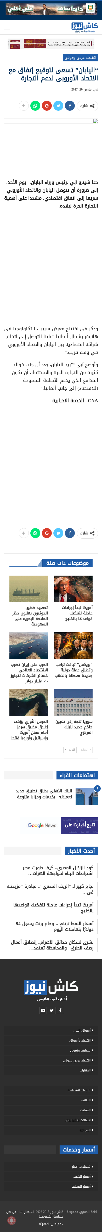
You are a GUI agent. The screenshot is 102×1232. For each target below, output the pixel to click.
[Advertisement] (51, 265)
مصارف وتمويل (80, 1050)
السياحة (85, 1130)
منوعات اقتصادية (79, 1090)
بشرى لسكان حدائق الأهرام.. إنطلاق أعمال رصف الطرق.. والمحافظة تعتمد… (52, 945)
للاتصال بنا (26, 1212)
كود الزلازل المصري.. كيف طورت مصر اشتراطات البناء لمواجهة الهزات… (58, 870)
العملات (85, 1110)
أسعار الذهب (81, 1177)
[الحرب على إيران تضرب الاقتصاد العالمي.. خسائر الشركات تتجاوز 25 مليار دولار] (28, 645)
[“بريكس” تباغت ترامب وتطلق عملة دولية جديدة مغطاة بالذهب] (73, 645)
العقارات (85, 1070)
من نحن (11, 1212)
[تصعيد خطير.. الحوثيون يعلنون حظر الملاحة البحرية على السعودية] (28, 589)
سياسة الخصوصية (51, 1216)
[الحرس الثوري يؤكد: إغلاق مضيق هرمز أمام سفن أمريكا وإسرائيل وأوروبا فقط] (28, 702)
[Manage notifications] (11, 1220)
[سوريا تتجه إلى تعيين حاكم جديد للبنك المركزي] (73, 702)
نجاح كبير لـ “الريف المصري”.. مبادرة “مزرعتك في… (50, 889)
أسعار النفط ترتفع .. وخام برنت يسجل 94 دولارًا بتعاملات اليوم (55, 926)
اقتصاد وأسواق (79, 1040)
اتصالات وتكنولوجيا (77, 1120)
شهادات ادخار (81, 1167)
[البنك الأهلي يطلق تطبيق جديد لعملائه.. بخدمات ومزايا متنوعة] (87, 796)
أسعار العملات (81, 1186)
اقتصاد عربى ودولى (80, 57)
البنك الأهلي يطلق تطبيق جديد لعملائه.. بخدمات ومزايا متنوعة (44, 794)
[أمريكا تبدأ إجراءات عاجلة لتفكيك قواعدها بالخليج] (73, 589)
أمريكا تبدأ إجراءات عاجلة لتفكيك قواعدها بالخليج (53, 908)
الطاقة (85, 1100)
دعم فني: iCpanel (51, 1224)
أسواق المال (81, 1030)
